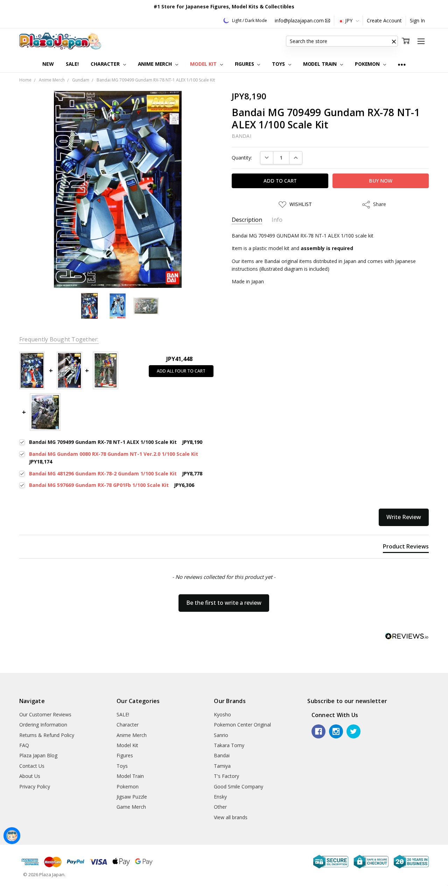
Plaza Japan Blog (38, 755)
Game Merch (131, 806)
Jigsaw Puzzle (132, 796)
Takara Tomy (229, 745)
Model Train (320, 64)
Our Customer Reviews (45, 714)
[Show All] (402, 64)
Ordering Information (43, 724)
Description (247, 220)
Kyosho (222, 714)
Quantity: (242, 157)
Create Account (384, 20)
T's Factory (226, 776)
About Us (29, 776)
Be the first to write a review (223, 603)
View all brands (230, 817)
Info (277, 220)
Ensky (220, 796)
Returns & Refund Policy (46, 735)
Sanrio (221, 735)
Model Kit (204, 64)
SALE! (72, 64)
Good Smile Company (238, 786)
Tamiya (222, 766)
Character (106, 64)
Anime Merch (155, 64)
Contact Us (31, 766)
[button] (394, 41)
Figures (245, 64)
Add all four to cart (181, 371)
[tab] (406, 548)
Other (220, 806)
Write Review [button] (403, 517)
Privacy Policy (34, 786)
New (48, 64)
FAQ (24, 745)
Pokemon (368, 64)
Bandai (222, 755)
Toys (279, 64)
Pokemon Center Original (242, 724)
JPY (349, 20)
